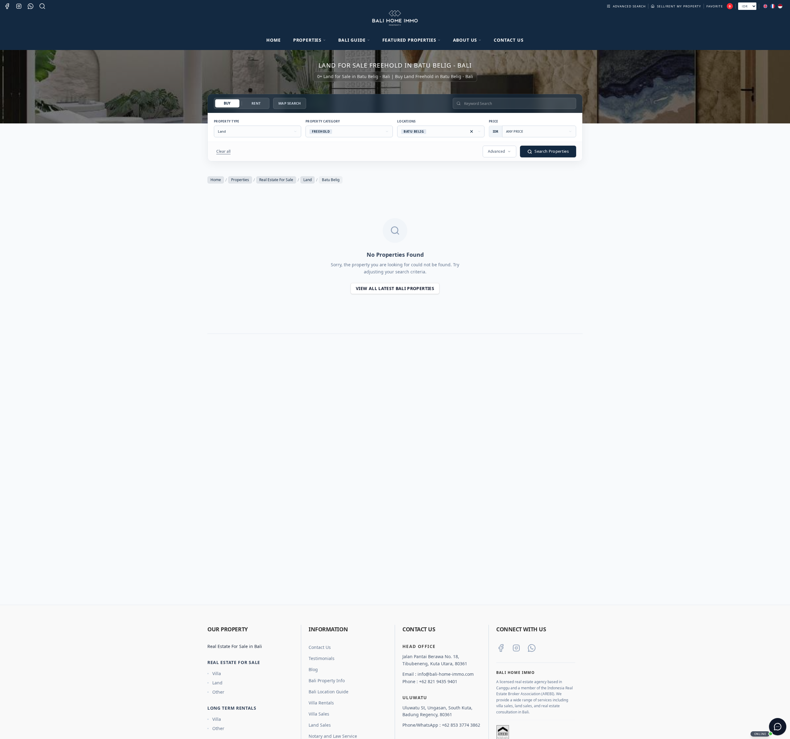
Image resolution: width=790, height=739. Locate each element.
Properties (240, 179)
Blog (313, 669)
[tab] (227, 103)
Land (307, 179)
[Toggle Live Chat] (777, 726)
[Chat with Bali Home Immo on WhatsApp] (531, 648)
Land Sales (320, 725)
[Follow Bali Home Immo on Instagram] (516, 648)
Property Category (323, 121)
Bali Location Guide (328, 692)
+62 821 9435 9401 (438, 681)
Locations (406, 121)
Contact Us (508, 40)
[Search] (42, 6)
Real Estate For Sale (276, 179)
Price (493, 121)
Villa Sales (319, 714)
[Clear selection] (471, 131)
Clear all (223, 151)
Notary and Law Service (333, 736)
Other (218, 692)
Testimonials (322, 658)
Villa (216, 673)
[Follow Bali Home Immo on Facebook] (500, 648)
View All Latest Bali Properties (395, 288)
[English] (765, 6)
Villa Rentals (321, 703)
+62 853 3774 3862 (461, 725)
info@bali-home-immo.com (446, 674)
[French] (772, 6)
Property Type (226, 121)
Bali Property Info (327, 680)
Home (273, 40)
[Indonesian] (780, 6)
